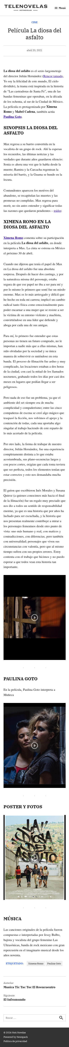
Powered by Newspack (16, 1036)
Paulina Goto (54, 963)
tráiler (57, 210)
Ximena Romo (35, 963)
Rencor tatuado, (53, 76)
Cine (34, 22)
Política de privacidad (15, 1041)
